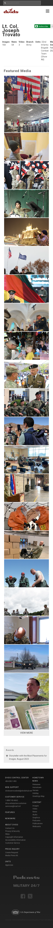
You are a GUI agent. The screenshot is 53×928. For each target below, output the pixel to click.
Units (8, 862)
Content (36, 802)
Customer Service (12, 843)
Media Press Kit (11, 855)
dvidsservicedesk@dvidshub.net (18, 791)
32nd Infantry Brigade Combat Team (45, 48)
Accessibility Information (15, 840)
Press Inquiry (12, 849)
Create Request (11, 853)
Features (10, 812)
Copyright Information (14, 837)
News (35, 812)
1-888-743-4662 (11, 800)
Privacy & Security (12, 831)
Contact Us (9, 828)
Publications (38, 823)
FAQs (7, 834)
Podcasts (36, 821)
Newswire (10, 818)
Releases (36, 784)
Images (36, 806)
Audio (35, 815)
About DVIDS (11, 825)
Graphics (36, 818)
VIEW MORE (26, 732)
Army (29, 45)
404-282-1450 (10, 781)
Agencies (9, 865)
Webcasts (37, 826)
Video (35, 809)
